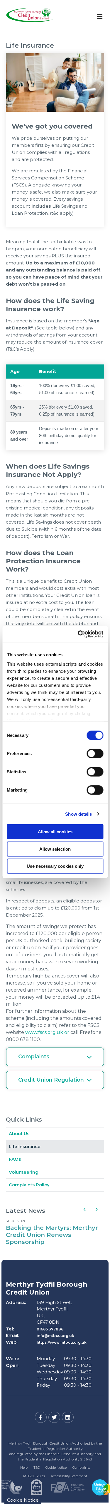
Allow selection (55, 848)
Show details (78, 813)
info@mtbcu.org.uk (55, 1335)
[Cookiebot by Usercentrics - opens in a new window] (78, 634)
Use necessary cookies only (55, 866)
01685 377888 (50, 1329)
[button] (84, 1209)
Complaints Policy (29, 1184)
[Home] (24, 16)
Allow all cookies (55, 831)
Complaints (81, 1467)
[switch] (95, 753)
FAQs (15, 1159)
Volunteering (23, 1172)
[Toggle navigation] (99, 16)
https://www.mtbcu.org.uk (62, 1342)
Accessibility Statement (69, 1476)
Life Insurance (24, 1146)
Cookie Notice (56, 1467)
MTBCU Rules (34, 1476)
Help (24, 1467)
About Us (19, 1133)
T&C (36, 1467)
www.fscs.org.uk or (47, 1032)
